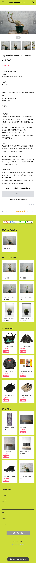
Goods (4, 524)
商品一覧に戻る (18, 533)
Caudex (4, 495)
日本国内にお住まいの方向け (18, 199)
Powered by (16, 544)
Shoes (4, 518)
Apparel (4, 501)
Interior (4, 512)
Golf (3, 506)
